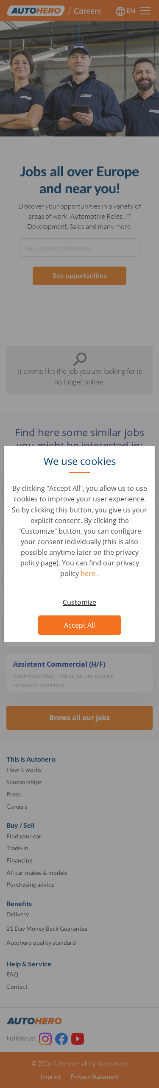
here (89, 573)
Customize (79, 602)
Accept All (79, 625)
